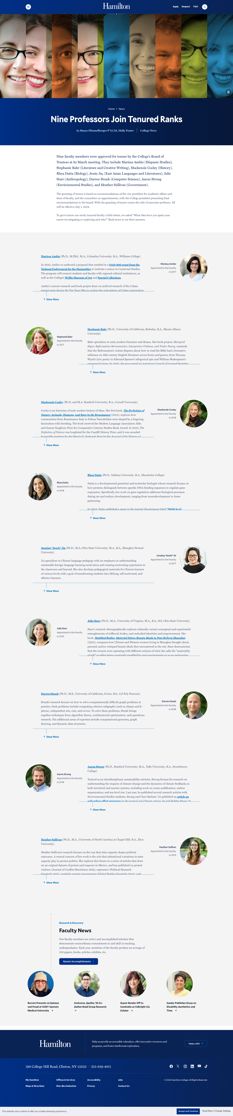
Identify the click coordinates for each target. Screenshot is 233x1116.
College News (148, 130)
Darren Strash (50, 694)
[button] (28, 7)
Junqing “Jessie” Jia (53, 548)
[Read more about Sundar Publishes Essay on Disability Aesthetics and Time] (180, 984)
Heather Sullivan (51, 839)
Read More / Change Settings (216, 1111)
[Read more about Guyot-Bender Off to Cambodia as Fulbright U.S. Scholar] (133, 984)
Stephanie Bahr (97, 329)
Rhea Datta (95, 475)
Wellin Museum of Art (78, 278)
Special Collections (109, 278)
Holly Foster (126, 130)
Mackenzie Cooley (52, 402)
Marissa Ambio (50, 256)
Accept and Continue (188, 1111)
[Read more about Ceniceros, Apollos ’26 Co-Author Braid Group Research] (87, 984)
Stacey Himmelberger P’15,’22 (98, 130)
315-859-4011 (101, 1066)
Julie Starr (94, 621)
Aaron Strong (96, 766)
